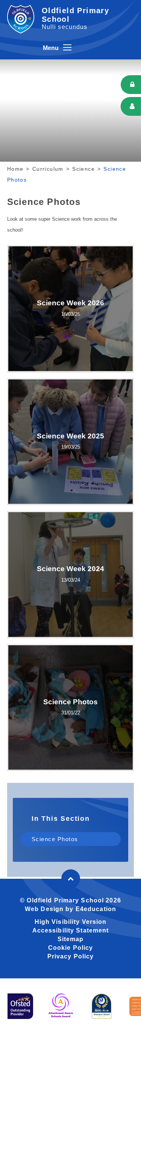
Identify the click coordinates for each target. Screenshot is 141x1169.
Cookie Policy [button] (70, 948)
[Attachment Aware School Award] (61, 1006)
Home (15, 169)
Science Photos (55, 839)
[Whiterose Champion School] (101, 1006)
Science (83, 169)
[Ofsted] (20, 1006)
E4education (96, 909)
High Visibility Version (71, 922)
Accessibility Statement (70, 930)
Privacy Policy (70, 956)
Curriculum (48, 169)
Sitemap (71, 939)
